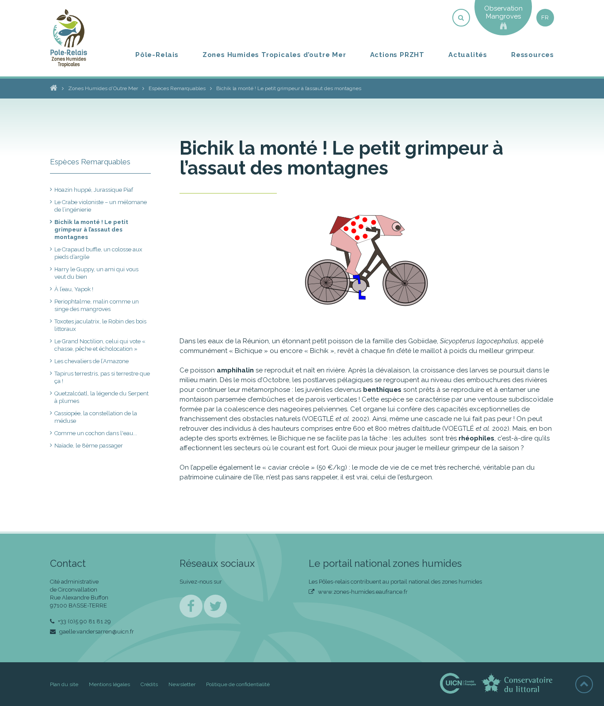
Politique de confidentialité (238, 684)
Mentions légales (109, 684)
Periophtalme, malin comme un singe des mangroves (96, 305)
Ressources (532, 55)
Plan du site (64, 684)
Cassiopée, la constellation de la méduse (95, 417)
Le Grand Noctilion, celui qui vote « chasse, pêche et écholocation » (99, 345)
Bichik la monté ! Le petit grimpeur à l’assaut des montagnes (91, 229)
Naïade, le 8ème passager (88, 445)
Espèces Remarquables (90, 161)
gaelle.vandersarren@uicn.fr (96, 631)
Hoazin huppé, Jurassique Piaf (93, 189)
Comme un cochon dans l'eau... (95, 433)
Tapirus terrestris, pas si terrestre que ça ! (102, 377)
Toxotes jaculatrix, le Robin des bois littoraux (100, 325)
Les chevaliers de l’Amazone (91, 361)
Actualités (467, 55)
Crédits (149, 684)
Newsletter (181, 684)
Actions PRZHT (397, 55)
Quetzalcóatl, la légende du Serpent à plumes (101, 397)
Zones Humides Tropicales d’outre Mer (274, 55)
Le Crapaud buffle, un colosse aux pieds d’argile (98, 253)
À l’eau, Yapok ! (73, 289)
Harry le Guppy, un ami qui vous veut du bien (96, 273)
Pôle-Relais (157, 55)
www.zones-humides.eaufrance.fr (362, 591)
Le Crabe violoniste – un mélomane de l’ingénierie (100, 206)
